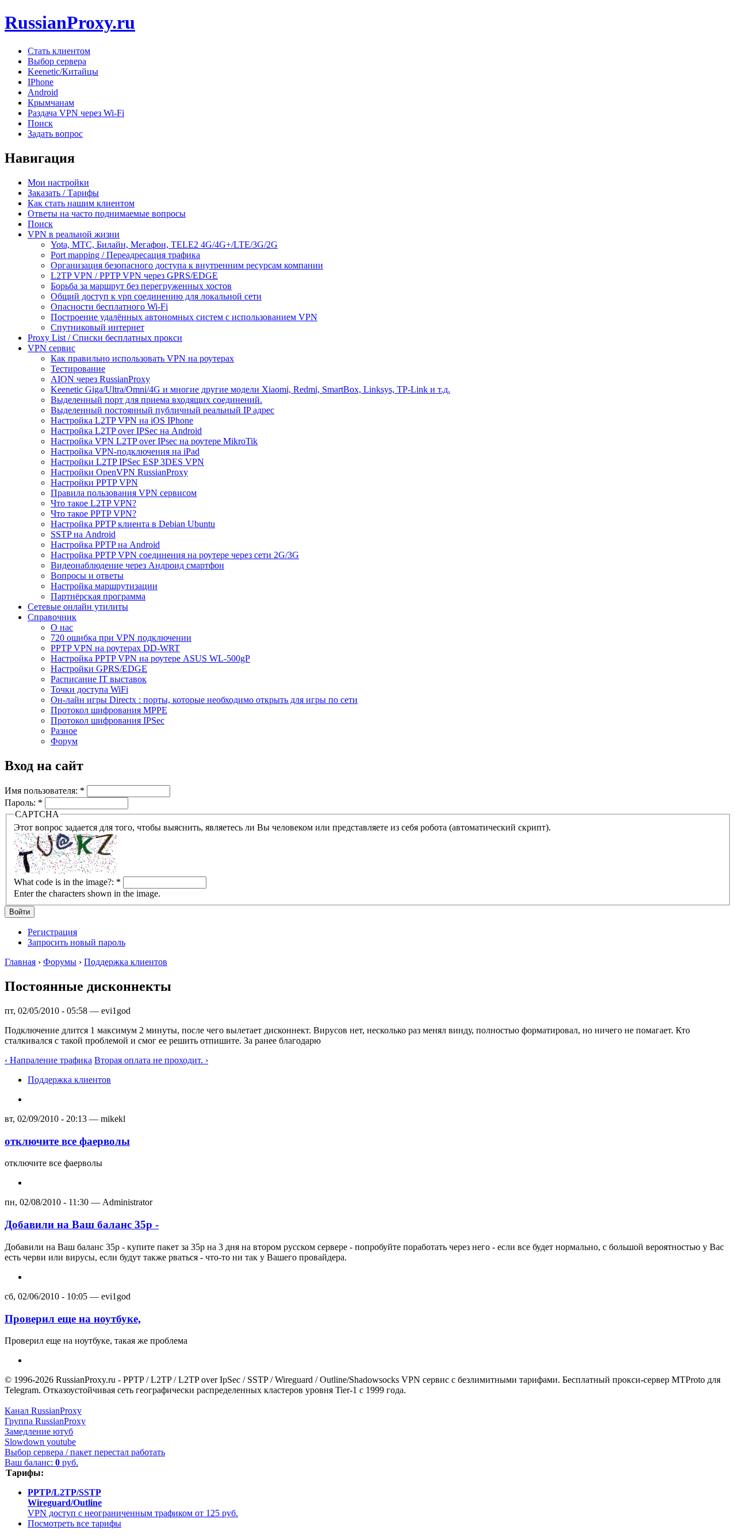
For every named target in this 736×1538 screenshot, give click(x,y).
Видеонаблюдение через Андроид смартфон (137, 565)
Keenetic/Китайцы (63, 71)
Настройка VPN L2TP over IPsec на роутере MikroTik (154, 441)
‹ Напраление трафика (48, 1060)
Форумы (59, 962)
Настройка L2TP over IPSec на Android (126, 431)
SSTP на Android (83, 534)
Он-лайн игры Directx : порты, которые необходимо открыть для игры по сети (204, 700)
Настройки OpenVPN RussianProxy (119, 472)
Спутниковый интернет (97, 327)
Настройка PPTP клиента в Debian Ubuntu (133, 524)
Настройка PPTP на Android (105, 544)
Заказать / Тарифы (63, 193)
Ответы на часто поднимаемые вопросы (107, 213)
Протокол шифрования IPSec (107, 720)
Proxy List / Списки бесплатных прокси (105, 338)
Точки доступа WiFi (89, 689)
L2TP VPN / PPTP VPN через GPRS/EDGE (134, 275)
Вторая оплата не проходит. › (151, 1060)
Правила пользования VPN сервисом (124, 493)
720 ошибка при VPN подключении (121, 638)
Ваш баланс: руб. (41, 1462)
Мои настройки (58, 182)
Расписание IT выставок (99, 679)
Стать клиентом (59, 51)
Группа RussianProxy (45, 1421)
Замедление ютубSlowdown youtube (40, 1437)
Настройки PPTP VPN (94, 482)
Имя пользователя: (45, 790)
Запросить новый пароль (76, 942)
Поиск (40, 123)
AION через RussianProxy (100, 379)
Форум (64, 741)
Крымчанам (51, 102)
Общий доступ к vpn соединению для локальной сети (156, 296)
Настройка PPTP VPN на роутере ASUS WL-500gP (150, 658)
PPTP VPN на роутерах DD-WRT (115, 648)
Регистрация (52, 932)
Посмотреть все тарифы (74, 1523)
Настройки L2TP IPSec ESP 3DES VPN (127, 462)
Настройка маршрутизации (104, 586)
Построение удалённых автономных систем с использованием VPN (184, 317)
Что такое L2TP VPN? (93, 503)
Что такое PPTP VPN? (93, 513)
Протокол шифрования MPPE (109, 710)
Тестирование (78, 369)
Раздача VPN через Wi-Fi (76, 113)
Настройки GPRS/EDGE (99, 669)
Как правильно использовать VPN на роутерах (142, 358)
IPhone (40, 82)
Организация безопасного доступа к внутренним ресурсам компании (187, 265)
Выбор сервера (57, 61)
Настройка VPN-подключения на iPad (125, 451)
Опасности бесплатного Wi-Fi (109, 307)
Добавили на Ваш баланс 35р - (82, 1224)
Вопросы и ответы (87, 575)
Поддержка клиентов (125, 962)
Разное (64, 731)
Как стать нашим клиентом (81, 203)
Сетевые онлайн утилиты (78, 607)
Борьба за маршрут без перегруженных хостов (141, 286)
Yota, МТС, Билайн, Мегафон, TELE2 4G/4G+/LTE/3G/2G (164, 244)
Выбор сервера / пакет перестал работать (85, 1452)
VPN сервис (51, 348)
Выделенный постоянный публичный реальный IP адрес (162, 410)
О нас (62, 627)
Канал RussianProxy (43, 1411)
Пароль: (24, 803)
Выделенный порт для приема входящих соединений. (156, 400)
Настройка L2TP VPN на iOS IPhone (122, 420)
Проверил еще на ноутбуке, (73, 1319)
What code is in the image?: (67, 882)
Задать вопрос (55, 134)
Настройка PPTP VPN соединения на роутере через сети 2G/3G (175, 555)
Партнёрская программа (98, 596)
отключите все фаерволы (67, 1141)
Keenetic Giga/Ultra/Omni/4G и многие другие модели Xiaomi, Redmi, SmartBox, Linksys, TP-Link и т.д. (250, 389)
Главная (20, 962)
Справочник (52, 617)
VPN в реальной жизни (74, 234)
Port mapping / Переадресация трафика (125, 255)
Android (43, 92)
